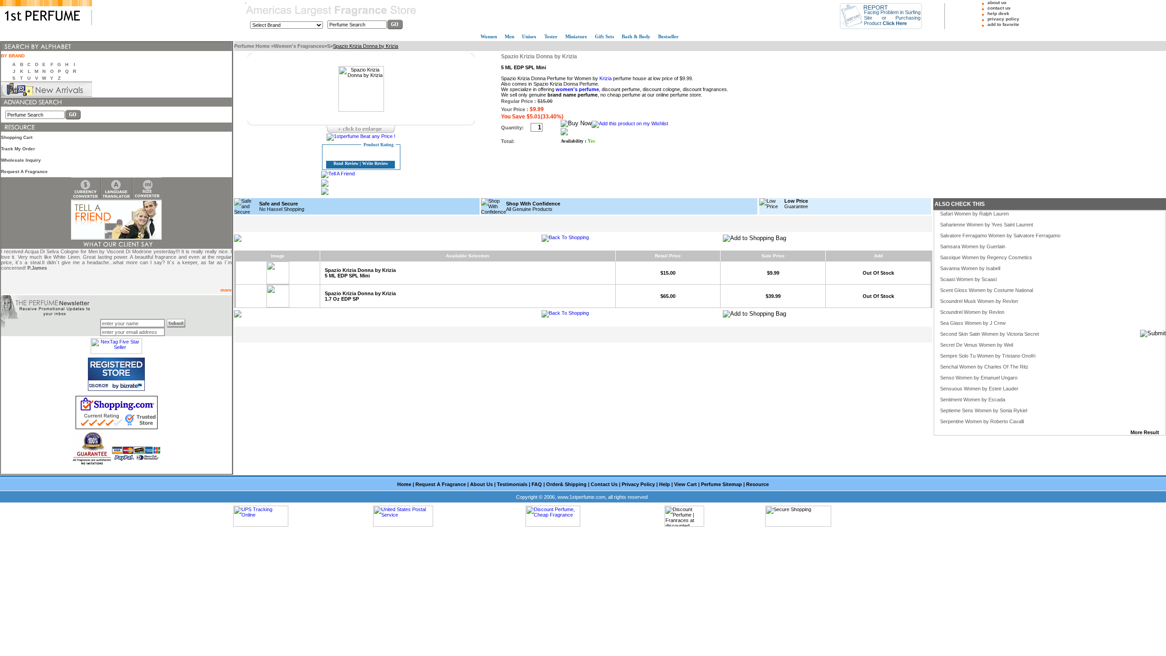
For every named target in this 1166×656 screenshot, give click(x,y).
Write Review (375, 163)
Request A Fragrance (24, 171)
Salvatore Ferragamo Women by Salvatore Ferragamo (1000, 235)
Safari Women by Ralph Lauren (974, 213)
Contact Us (604, 484)
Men (509, 36)
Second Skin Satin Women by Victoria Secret (989, 334)
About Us (481, 484)
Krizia (605, 78)
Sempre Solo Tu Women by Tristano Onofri (987, 356)
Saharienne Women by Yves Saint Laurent (986, 224)
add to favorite (1003, 24)
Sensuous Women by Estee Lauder (979, 388)
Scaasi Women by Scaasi (968, 279)
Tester (550, 36)
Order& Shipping (566, 484)
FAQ (537, 484)
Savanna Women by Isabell (970, 268)
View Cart (685, 484)
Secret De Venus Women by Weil (976, 345)
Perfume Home (252, 46)
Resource (757, 484)
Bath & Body (636, 36)
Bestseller (668, 36)
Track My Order (18, 148)
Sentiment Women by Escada (972, 399)
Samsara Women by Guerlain (972, 246)
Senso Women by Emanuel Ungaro (979, 377)
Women (489, 36)
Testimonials (512, 484)
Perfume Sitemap (721, 484)
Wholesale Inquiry (21, 160)
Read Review (345, 163)
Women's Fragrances (299, 46)
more (226, 289)
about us (997, 2)
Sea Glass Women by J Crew (973, 323)
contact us (999, 7)
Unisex (529, 36)
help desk (998, 13)
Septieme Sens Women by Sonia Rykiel (983, 410)
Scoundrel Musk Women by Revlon (979, 301)
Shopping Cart (16, 137)
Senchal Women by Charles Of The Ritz (984, 366)
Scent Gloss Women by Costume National (986, 290)
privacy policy (1003, 18)
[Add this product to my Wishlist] (630, 123)
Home (404, 484)
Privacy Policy (638, 484)
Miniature (576, 36)
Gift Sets (604, 36)
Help (664, 484)
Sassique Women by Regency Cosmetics (986, 257)
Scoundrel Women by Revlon (972, 312)
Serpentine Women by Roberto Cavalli (982, 421)
